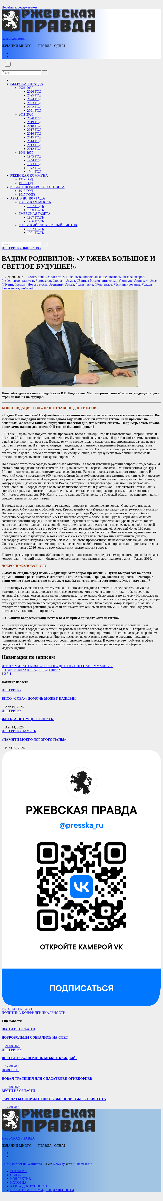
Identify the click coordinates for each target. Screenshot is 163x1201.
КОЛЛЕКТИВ (20, 1178)
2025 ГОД (34, 95)
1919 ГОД (26, 179)
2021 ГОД (34, 110)
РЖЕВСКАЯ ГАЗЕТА (35, 213)
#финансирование (127, 284)
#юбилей (27, 288)
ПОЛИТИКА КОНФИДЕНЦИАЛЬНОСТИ (34, 1012)
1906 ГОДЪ (35, 210)
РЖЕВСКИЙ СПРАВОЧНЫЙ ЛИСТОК (48, 225)
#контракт (141, 280)
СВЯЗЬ (15, 1175)
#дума (70, 280)
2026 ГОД (34, 91)
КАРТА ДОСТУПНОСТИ (29, 1186)
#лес (153, 280)
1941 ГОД (34, 171)
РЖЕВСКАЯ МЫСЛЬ (35, 202)
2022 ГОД (34, 107)
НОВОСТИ (10, 1070)
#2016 (32, 277)
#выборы (115, 277)
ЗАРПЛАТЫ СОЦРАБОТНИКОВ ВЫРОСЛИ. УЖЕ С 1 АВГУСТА (54, 1099)
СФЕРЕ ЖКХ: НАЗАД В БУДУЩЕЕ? (32, 670)
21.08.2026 (12, 1046)
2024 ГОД (34, 99)
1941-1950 (26, 152)
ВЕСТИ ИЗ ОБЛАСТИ (18, 1029)
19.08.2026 (12, 1066)
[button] (3, 68)
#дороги (59, 280)
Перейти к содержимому (20, 7)
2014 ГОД (34, 141)
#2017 (42, 277)
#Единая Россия (88, 280)
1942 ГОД (34, 168)
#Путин (7, 284)
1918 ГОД (26, 183)
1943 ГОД (34, 164)
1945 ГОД (34, 156)
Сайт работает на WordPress (22, 1164)
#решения (56, 284)
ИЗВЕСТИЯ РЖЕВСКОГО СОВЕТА (37, 187)
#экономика (10, 288)
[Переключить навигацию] (8, 64)
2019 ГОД (34, 122)
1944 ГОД (34, 160)
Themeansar (83, 1164)
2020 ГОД (34, 118)
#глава (128, 277)
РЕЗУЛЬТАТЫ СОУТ (17, 1009)
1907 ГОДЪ (35, 206)
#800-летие (56, 277)
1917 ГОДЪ (27, 194)
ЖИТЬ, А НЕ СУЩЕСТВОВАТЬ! (28, 719)
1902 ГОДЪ (35, 229)
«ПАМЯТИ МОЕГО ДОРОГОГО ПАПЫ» (34, 739)
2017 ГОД (34, 129)
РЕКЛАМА (18, 1171)
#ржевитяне (84, 284)
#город (139, 277)
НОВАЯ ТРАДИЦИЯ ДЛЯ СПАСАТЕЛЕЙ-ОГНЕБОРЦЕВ (47, 1078)
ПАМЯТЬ (28, 731)
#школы (147, 284)
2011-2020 (26, 114)
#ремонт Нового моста (31, 284)
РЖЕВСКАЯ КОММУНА (29, 175)
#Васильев (73, 277)
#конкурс (125, 280)
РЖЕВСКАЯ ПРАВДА (14, 38)
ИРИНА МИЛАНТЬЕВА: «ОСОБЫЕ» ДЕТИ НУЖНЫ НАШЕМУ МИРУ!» (57, 666)
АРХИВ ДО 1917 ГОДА (27, 198)
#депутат (27, 280)
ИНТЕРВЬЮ (11, 248)
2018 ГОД (34, 126)
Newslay (59, 1164)
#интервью (109, 280)
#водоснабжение (95, 277)
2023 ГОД (34, 103)
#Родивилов (103, 284)
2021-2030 (26, 87)
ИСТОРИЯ (18, 1182)
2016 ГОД (34, 133)
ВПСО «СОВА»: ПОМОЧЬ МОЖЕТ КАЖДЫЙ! (39, 698)
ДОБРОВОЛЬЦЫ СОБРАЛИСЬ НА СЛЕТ (35, 1037)
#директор (43, 280)
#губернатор (11, 280)
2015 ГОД (34, 137)
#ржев (69, 284)
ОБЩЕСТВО (31, 248)
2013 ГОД (34, 145)
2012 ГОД (34, 149)
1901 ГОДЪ (35, 232)
